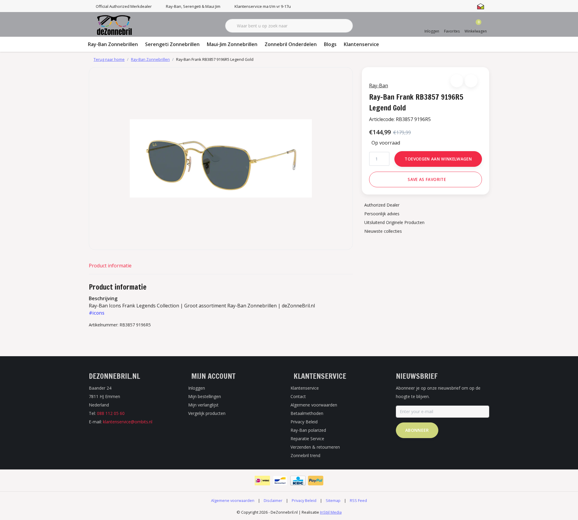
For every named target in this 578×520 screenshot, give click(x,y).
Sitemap (333, 500)
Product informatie (110, 265)
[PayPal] (315, 480)
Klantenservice (361, 44)
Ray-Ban (378, 85)
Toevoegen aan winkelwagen (438, 159)
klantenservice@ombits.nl (127, 422)
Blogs (330, 44)
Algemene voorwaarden (232, 500)
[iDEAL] (262, 480)
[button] (456, 80)
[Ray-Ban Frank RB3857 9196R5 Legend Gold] (221, 158)
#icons (96, 313)
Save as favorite (427, 179)
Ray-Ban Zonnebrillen (113, 44)
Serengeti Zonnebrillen (172, 44)
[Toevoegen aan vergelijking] (471, 80)
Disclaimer (273, 500)
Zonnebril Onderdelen (291, 44)
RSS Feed (358, 500)
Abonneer (417, 430)
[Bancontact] (280, 480)
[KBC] (298, 480)
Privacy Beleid (304, 500)
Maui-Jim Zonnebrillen (232, 44)
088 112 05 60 (111, 413)
